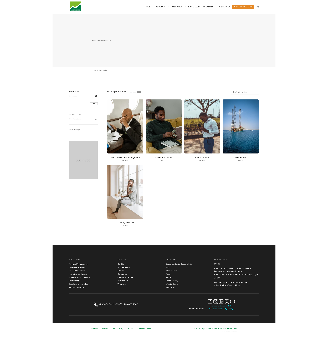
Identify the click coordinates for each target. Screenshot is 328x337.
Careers (120, 271)
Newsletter (170, 287)
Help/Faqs (131, 329)
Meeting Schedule (125, 277)
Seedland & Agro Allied (78, 284)
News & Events (172, 271)
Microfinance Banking (78, 274)
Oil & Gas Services (77, 271)
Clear (93, 104)
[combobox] (245, 92)
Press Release (145, 329)
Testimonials (122, 281)
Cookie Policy (117, 329)
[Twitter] (215, 301)
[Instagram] (227, 301)
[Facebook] (210, 301)
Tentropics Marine (76, 287)
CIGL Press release (229, 332)
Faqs (168, 274)
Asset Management (77, 267)
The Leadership (124, 267)
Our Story (121, 264)
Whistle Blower (172, 284)
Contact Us (122, 274)
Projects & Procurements (79, 277)
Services (73, 96)
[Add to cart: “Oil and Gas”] (227, 100)
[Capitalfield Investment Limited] (75, 12)
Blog (168, 267)
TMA (235, 329)
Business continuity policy (221, 309)
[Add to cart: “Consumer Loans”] (150, 100)
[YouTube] (232, 301)
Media (168, 277)
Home (93, 70)
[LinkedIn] (221, 301)
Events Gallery (172, 281)
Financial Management (78, 264)
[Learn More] (189, 100)
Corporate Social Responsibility (179, 264)
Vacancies (121, 284)
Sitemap (94, 329)
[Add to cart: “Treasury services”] (112, 165)
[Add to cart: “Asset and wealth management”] (112, 100)
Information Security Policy (221, 306)
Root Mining (74, 281)
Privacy (105, 329)
